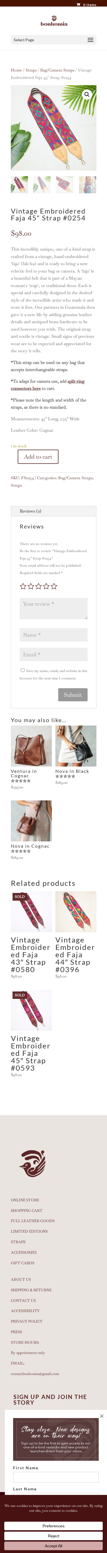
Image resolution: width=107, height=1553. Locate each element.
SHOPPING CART (27, 1210)
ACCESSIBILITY (25, 1310)
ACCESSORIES (24, 1252)
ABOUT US (21, 1279)
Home (16, 70)
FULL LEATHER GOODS (32, 1220)
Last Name (25, 1488)
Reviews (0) (30, 511)
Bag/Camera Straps (57, 70)
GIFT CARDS (22, 1263)
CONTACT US (23, 1300)
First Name (26, 1467)
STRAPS (18, 1241)
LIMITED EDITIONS (29, 1231)
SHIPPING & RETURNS (31, 1290)
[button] (87, 94)
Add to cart (38, 456)
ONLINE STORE (25, 1200)
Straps (31, 70)
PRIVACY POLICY (27, 1321)
